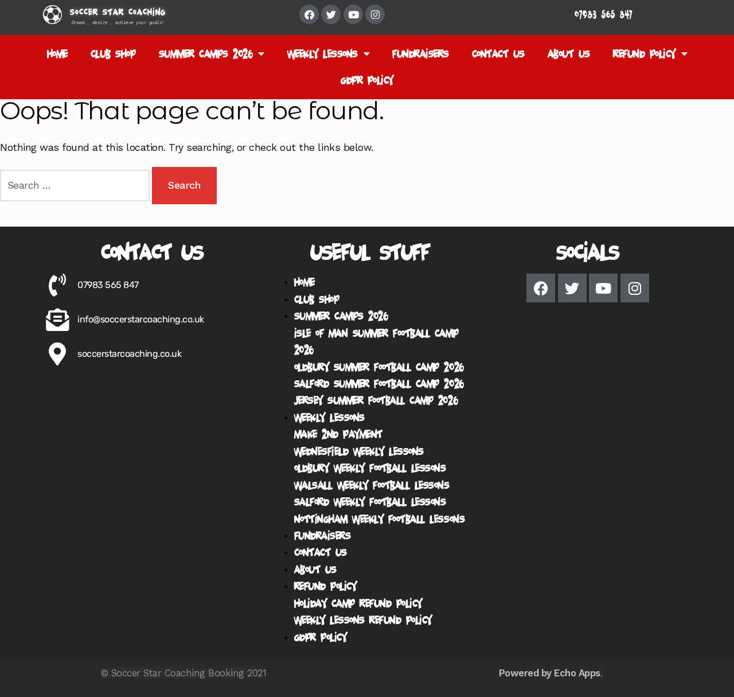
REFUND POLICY (644, 53)
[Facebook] (309, 14)
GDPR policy (367, 80)
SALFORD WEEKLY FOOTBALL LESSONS (370, 501)
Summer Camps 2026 (206, 53)
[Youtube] (353, 14)
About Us (569, 53)
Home (57, 53)
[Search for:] (76, 185)
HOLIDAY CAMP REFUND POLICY (358, 603)
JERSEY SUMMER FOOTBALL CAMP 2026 (376, 400)
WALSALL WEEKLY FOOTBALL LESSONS (372, 485)
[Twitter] (331, 14)
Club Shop (113, 53)
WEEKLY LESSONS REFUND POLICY (363, 620)
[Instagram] (375, 14)
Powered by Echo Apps (549, 673)
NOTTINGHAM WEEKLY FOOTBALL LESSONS (379, 519)
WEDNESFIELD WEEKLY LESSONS (359, 451)
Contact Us (498, 53)
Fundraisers (420, 53)
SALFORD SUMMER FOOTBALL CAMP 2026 (379, 383)
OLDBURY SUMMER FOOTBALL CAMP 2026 (379, 367)
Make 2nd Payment (338, 434)
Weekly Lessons (322, 53)
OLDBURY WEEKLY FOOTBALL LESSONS (370, 468)
